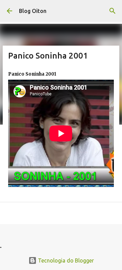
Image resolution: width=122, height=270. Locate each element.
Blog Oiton (32, 11)
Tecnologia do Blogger (65, 260)
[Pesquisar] (112, 11)
